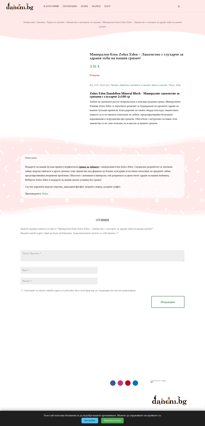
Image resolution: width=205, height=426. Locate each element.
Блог (107, 6)
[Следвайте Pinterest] (128, 383)
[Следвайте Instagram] (120, 383)
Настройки (89, 420)
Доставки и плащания (18, 359)
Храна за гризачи (55, 22)
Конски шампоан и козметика (70, 402)
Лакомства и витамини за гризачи (83, 22)
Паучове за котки (63, 378)
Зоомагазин (29, 22)
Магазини (156, 365)
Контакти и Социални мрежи (166, 372)
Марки (96, 6)
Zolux (178, 85)
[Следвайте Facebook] (113, 383)
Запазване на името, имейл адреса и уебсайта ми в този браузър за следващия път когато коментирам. (80, 290)
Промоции (70, 6)
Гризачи (41, 22)
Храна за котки (62, 372)
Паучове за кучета (64, 365)
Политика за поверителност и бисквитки (28, 384)
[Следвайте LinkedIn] (135, 383)
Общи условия (14, 378)
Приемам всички (112, 420)
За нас (154, 359)
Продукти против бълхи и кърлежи (73, 390)
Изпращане (168, 302)
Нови (84, 6)
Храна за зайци (62, 384)
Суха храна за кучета (66, 359)
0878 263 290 (121, 355)
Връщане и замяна (16, 365)
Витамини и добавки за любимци (72, 396)
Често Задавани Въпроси (20, 372)
